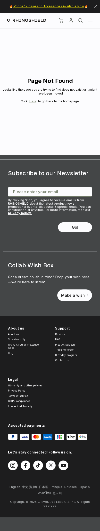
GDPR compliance (19, 401)
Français (56, 487)
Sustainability (16, 339)
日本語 (43, 487)
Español (85, 487)
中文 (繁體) (29, 487)
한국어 (57, 493)
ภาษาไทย (44, 493)
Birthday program (66, 355)
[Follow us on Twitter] (51, 465)
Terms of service (18, 395)
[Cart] (61, 20)
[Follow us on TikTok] (38, 465)
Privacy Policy (16, 390)
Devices (60, 334)
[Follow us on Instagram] (13, 465)
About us (13, 334)
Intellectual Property (20, 406)
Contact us (61, 360)
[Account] (71, 20)
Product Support (65, 344)
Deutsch (70, 487)
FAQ (57, 339)
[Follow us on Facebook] (25, 465)
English (14, 487)
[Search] (80, 20)
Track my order (64, 349)
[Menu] (90, 20)
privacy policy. (20, 213)
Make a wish (73, 295)
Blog (10, 353)
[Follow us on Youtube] (63, 465)
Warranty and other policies (25, 385)
